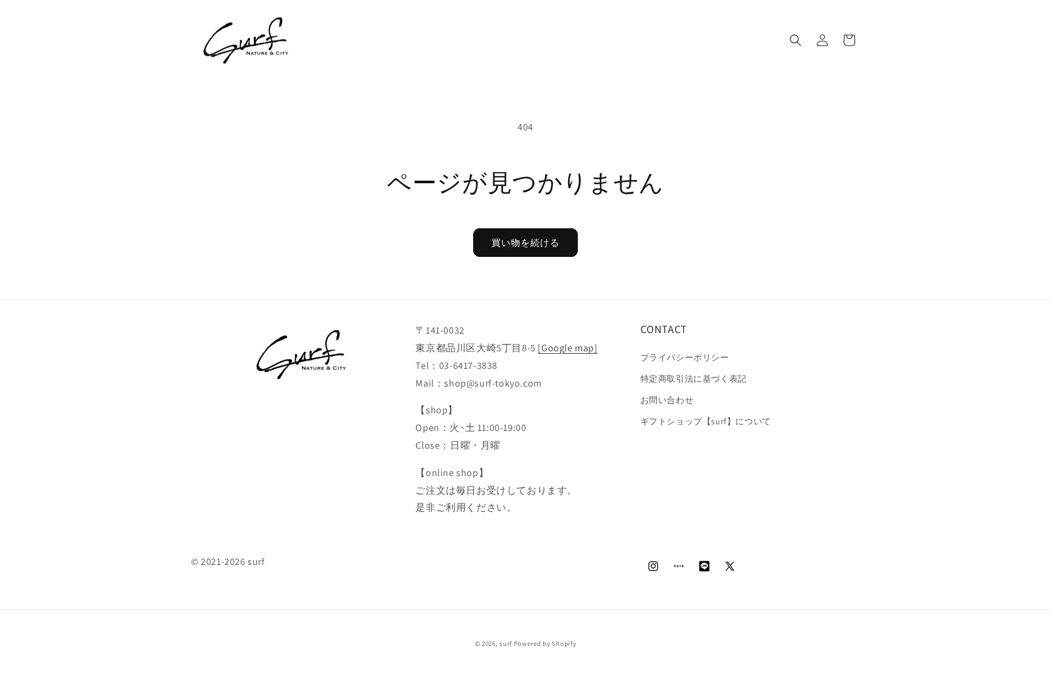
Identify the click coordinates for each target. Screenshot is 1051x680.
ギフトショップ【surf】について (705, 421)
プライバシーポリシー (684, 357)
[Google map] (567, 348)
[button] (795, 40)
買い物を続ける (525, 242)
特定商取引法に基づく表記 (693, 378)
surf (505, 643)
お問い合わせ (667, 399)
